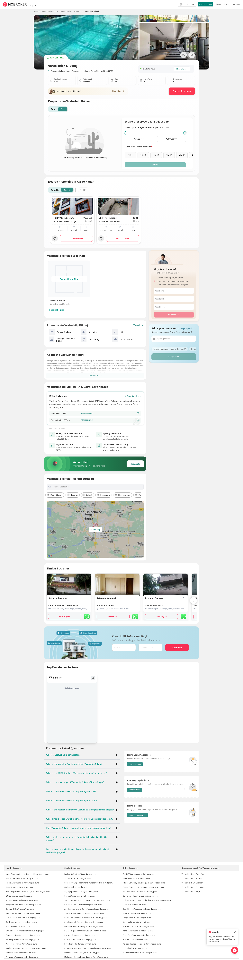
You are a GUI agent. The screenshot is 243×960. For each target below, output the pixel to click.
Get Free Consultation (137, 815)
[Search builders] (93, 678)
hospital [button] (74, 495)
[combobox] (98, 487)
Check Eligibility (135, 764)
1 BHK (83, 190)
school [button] (89, 495)
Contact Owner (76, 238)
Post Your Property (205, 4)
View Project (64, 616)
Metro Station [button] (56, 495)
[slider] (125, 132)
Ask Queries (173, 356)
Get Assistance (135, 790)
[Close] (235, 932)
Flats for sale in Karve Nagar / (72, 11)
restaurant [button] (105, 495)
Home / (37, 11)
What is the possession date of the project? (170, 349)
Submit (155, 164)
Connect (172, 314)
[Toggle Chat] (234, 950)
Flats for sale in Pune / (50, 11)
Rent (31, 5)
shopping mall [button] (124, 495)
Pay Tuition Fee (188, 4)
